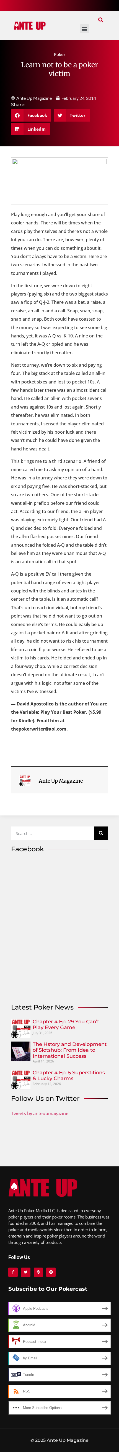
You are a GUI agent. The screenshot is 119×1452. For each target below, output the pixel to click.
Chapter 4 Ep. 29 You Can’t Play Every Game (66, 1025)
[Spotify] (51, 1272)
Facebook (27, 849)
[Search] (101, 833)
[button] (100, 19)
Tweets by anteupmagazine (39, 1113)
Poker (59, 54)
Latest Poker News (42, 1007)
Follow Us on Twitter (45, 1098)
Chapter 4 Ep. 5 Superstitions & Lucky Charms (69, 1076)
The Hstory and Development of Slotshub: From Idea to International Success (70, 1050)
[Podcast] (38, 1272)
